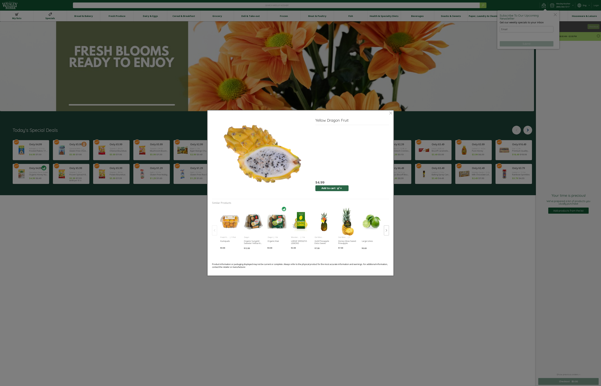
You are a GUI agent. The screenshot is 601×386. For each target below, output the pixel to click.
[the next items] (386, 230)
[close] (390, 113)
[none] (229, 227)
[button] (262, 156)
